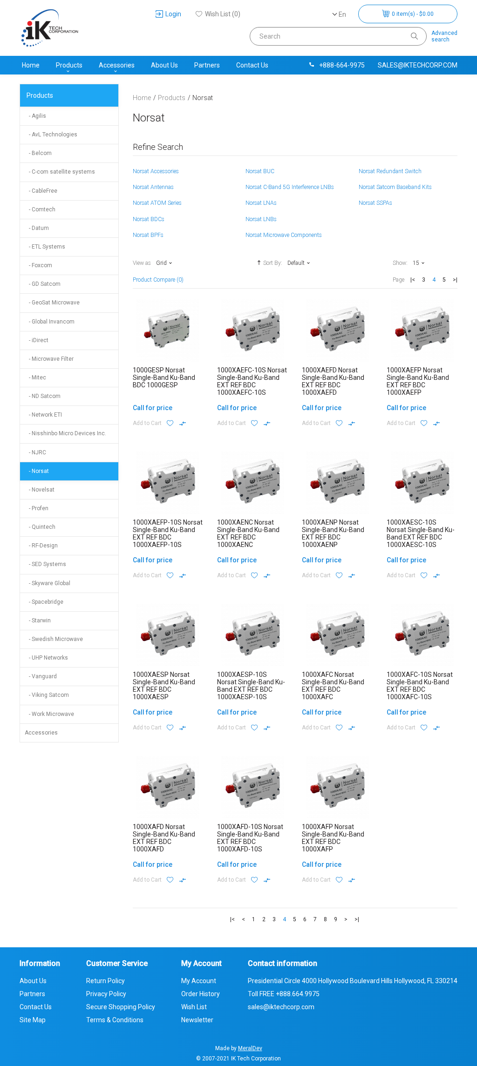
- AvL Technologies (51, 134)
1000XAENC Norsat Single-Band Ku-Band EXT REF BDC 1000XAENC (248, 533)
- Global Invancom (50, 321)
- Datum (37, 228)
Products (69, 65)
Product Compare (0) (158, 280)
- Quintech (40, 527)
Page (398, 280)
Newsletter (197, 1020)
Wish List (194, 1007)
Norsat (202, 97)
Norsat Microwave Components (283, 235)
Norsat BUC (259, 171)
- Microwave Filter (49, 359)
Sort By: (272, 263)
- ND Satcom (43, 396)
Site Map (33, 1020)
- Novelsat (40, 489)
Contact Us (252, 65)
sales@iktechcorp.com (417, 65)
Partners (207, 65)
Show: (400, 263)
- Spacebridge (44, 602)
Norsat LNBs (261, 219)
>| (455, 280)
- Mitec (35, 377)
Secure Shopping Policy (120, 1007)
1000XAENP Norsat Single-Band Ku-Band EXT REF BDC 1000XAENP (333, 533)
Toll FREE (284, 994)
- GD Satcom (43, 284)
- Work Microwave (49, 714)
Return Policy (105, 981)
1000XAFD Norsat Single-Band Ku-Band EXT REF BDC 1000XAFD (164, 838)
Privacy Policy (106, 994)
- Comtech (40, 209)
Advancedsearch (444, 36)
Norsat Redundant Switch (390, 171)
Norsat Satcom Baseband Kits (395, 187)
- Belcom (38, 153)
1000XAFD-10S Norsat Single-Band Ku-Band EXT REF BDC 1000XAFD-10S (250, 838)
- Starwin (38, 620)
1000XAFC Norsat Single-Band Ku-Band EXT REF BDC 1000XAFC (333, 686)
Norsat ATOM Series (157, 203)
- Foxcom (38, 265)
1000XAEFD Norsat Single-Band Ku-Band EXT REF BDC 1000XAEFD (333, 381)
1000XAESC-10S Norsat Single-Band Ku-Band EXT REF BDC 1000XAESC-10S (421, 533)
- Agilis (35, 116)
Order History (200, 994)
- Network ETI (43, 415)
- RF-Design (41, 545)
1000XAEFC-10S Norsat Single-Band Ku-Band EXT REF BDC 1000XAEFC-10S (252, 381)
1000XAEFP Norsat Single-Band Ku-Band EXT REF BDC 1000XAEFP (418, 381)
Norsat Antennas (153, 187)
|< (412, 280)
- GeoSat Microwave (52, 302)
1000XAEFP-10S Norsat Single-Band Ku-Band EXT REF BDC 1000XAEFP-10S (168, 533)
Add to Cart (147, 423)
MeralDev (250, 1048)
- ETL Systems (45, 246)
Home (31, 65)
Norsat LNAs (261, 203)
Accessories (117, 65)
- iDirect (36, 340)
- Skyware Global (47, 583)
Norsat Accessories (156, 171)
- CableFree (41, 191)
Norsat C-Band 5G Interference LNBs (289, 187)
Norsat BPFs (148, 235)
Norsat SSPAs (375, 203)
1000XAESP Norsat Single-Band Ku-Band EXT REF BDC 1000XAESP (164, 686)
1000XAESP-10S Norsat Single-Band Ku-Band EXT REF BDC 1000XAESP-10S (251, 686)
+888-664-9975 (342, 65)
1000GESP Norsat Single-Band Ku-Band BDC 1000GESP (164, 377)
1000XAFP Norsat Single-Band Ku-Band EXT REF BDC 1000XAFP (333, 838)
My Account (198, 981)
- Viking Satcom (47, 695)
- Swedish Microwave (54, 639)
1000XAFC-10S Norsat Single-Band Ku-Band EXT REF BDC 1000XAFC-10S (420, 686)
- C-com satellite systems (60, 172)
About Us (164, 65)
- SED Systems (45, 564)
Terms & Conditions (114, 1020)
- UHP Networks (46, 657)
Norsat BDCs (148, 219)
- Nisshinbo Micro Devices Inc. (65, 433)
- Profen (36, 508)
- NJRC (35, 452)
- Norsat (37, 471)
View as (142, 263)
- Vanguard (41, 676)
